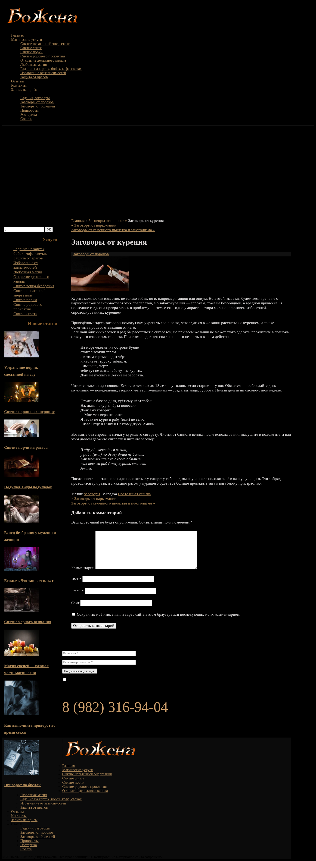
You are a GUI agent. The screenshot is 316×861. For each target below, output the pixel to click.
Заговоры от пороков (37, 102)
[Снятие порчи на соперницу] (21, 400)
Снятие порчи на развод (26, 447)
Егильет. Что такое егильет (28, 580)
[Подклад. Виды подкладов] (21, 475)
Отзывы (17, 81)
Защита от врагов (34, 77)
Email (77, 591)
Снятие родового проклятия (42, 56)
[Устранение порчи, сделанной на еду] (21, 356)
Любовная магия (33, 64)
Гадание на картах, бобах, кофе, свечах (51, 69)
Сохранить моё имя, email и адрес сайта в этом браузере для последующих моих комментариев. (158, 614)
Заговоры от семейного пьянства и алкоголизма (113, 230)
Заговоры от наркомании (93, 225)
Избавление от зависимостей (43, 73)
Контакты (19, 85)
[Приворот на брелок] (21, 773)
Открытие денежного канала (43, 60)
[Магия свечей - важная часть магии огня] (21, 654)
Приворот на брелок (22, 785)
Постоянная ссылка (134, 494)
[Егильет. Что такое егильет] (21, 569)
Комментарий (82, 568)
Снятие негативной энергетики (45, 44)
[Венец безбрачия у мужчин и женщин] (21, 521)
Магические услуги (26, 39)
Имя (76, 579)
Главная (17, 35)
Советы (26, 119)
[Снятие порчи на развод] (21, 436)
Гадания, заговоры (35, 98)
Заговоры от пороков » (108, 220)
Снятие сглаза (31, 48)
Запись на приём (24, 89)
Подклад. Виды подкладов (28, 487)
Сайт (75, 603)
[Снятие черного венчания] (21, 610)
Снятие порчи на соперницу (29, 412)
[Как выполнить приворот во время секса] (21, 714)
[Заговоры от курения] (100, 290)
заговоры (92, 494)
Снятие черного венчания (27, 622)
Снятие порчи (31, 52)
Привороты (29, 110)
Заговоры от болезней (37, 106)
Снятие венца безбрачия (33, 286)
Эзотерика (28, 115)
